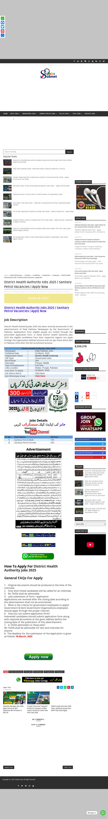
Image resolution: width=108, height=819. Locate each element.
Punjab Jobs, (58, 291)
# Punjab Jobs (49, 672)
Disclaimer (59, 65)
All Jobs (18, 119)
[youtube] (92, 61)
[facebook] (74, 61)
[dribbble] (89, 61)
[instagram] (100, 61)
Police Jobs (64, 114)
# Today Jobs (59, 672)
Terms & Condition (46, 65)
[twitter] (78, 61)
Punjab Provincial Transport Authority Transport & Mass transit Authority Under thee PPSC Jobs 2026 (90, 242)
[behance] (96, 61)
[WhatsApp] (2, 18)
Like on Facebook (82, 439)
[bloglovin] (85, 61)
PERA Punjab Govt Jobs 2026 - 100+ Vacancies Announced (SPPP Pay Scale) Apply (61, 708)
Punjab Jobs (46, 275)
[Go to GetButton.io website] (103, 817)
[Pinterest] (2, 31)
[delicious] (103, 61)
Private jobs (90, 114)
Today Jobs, (66, 291)
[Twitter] (2, 27)
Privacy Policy (32, 65)
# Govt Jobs (28, 672)
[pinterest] (81, 61)
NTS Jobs (6, 119)
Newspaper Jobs (29, 114)
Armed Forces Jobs (47, 114)
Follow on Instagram (84, 453)
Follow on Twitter (83, 444)
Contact (21, 65)
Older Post (67, 767)
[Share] (2, 35)
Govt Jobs (14, 114)
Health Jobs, (50, 291)
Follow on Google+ (84, 448)
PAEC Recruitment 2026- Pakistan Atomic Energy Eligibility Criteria (39, 169)
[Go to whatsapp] (103, 812)
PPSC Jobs (77, 114)
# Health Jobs (38, 672)
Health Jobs (36, 275)
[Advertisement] (54, 15)
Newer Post (9, 767)
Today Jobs (55, 275)
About (13, 65)
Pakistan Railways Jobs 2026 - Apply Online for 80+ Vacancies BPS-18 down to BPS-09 (13, 709)
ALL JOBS (69, 65)
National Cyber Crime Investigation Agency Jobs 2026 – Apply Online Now (41, 186)
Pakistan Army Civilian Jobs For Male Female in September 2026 (38, 194)
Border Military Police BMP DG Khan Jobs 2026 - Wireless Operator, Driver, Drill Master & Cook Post (90, 288)
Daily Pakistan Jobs (16, 275)
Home (6, 65)
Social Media (80, 65)
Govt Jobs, (43, 291)
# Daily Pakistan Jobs (15, 672)
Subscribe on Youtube (84, 457)
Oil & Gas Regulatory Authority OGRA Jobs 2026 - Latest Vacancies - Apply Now (43, 211)
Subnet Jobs (19, 779)
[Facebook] (2, 22)
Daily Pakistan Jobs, (33, 291)
